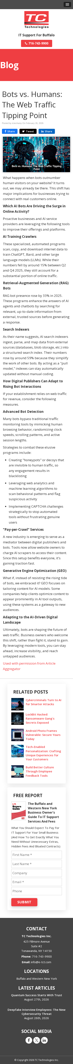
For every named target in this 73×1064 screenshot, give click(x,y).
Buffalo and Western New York (36, 978)
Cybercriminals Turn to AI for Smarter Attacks (43, 702)
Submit (24, 902)
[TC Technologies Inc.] (36, 19)
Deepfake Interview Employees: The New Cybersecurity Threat (36, 1012)
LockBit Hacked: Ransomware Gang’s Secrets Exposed (40, 718)
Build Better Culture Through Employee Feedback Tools (40, 771)
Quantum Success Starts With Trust (36, 995)
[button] (67, 4)
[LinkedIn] (44, 1040)
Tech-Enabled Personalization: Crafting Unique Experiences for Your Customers (43, 753)
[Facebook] (29, 1040)
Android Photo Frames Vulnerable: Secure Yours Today (43, 735)
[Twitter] (36, 1040)
